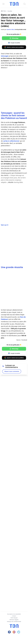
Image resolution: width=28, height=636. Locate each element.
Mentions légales (14, 619)
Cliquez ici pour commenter (11, 371)
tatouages (5, 56)
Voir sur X (4, 225)
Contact (14, 616)
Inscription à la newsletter (14, 614)
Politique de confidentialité (14, 621)
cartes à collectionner (11, 141)
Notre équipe (14, 618)
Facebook (24, 340)
